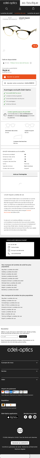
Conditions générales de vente (11, 447)
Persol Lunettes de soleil (9, 274)
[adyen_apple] (21, 392)
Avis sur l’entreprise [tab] (20, 174)
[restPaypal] (16, 392)
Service (3, 371)
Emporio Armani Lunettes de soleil (12, 280)
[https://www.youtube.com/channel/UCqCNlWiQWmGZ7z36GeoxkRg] (34, 417)
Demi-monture (28, 166)
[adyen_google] (25, 392)
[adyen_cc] (2, 392)
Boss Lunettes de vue (8, 314)
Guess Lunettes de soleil (9, 285)
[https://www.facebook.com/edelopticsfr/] (25, 417)
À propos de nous (7, 362)
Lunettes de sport (33, 13)
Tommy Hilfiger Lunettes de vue (12, 316)
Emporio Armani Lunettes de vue (12, 307)
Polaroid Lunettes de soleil (10, 278)
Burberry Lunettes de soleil (10, 289)
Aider (3, 379)
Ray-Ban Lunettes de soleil (10, 269)
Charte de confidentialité (29, 447)
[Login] (20, 8)
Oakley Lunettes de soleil (9, 271)
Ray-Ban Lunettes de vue (9, 298)
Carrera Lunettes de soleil (9, 276)
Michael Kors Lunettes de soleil (11, 283)
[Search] (6, 8)
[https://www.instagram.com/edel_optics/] (30, 417)
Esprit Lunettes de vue (9, 318)
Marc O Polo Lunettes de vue (10, 305)
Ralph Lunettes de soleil (9, 287)
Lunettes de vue (20, 13)
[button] (10, 3)
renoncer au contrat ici (20, 443)
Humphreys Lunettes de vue (10, 303)
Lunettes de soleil (6, 13)
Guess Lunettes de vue (9, 311)
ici (11, 340)
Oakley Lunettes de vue (9, 300)
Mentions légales (20, 449)
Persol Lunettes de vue (9, 309)
